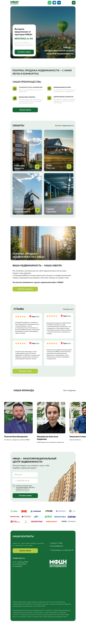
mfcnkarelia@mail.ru (56, 546)
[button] (24, 52)
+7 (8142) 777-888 (56, 543)
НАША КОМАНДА (24, 390)
